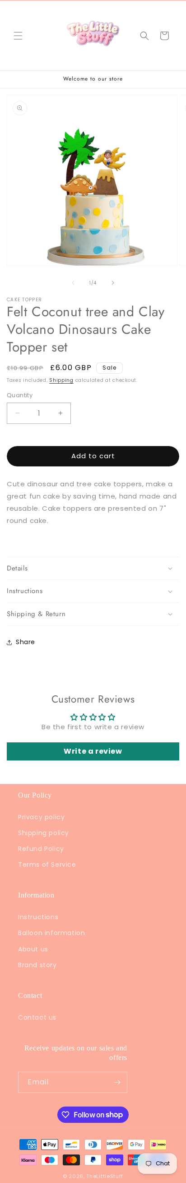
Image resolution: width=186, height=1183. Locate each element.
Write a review (93, 751)
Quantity (20, 395)
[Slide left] (73, 283)
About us (33, 949)
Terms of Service (47, 864)
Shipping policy (43, 832)
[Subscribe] (117, 1082)
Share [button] (25, 641)
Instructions (38, 917)
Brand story (37, 964)
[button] (18, 36)
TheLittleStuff (104, 1176)
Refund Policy (41, 848)
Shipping (61, 380)
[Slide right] (113, 283)
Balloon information (51, 932)
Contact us (37, 1017)
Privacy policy (41, 817)
